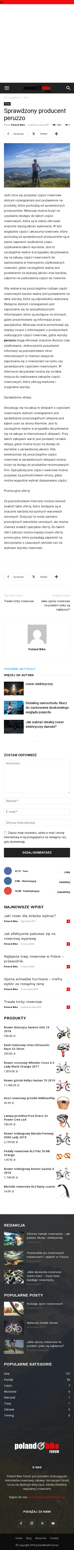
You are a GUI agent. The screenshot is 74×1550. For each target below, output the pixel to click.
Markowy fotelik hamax (42, 1322)
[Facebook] (21, 1524)
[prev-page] (33, 741)
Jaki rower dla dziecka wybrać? (30, 916)
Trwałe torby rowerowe (19, 601)
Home (19, 1538)
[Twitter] (42, 1524)
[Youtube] (53, 1524)
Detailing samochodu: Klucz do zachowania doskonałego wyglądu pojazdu (47, 707)
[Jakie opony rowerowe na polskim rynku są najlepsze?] (14, 1347)
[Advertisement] (37, 43)
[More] (56, 134)
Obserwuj (64, 882)
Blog (28, 1538)
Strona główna (12, 97)
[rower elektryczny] (14, 688)
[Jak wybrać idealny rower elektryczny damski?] (14, 727)
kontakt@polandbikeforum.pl (46, 1497)
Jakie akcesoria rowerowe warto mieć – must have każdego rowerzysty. (44, 1275)
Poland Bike (18, 124)
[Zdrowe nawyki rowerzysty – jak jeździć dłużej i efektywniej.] (14, 1239)
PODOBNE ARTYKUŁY (19, 669)
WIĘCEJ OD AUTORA (19, 675)
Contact (54, 1538)
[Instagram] (32, 1523)
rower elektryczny (39, 684)
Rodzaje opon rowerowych (45, 1303)
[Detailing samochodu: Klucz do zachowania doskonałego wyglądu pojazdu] (14, 707)
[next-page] (39, 741)
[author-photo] (37, 643)
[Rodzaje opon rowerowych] (14, 1309)
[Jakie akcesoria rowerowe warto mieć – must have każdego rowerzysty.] (14, 1277)
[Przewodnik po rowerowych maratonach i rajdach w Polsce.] (14, 1258)
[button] (6, 88)
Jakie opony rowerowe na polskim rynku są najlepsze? (55, 605)
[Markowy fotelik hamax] (14, 1328)
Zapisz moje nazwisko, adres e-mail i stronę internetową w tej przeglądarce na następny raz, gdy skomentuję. (35, 837)
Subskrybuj (63, 892)
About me (40, 1538)
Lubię (67, 872)
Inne (26, 97)
